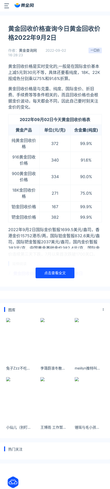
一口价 (95, 50)
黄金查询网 (28, 50)
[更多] (103, 309)
